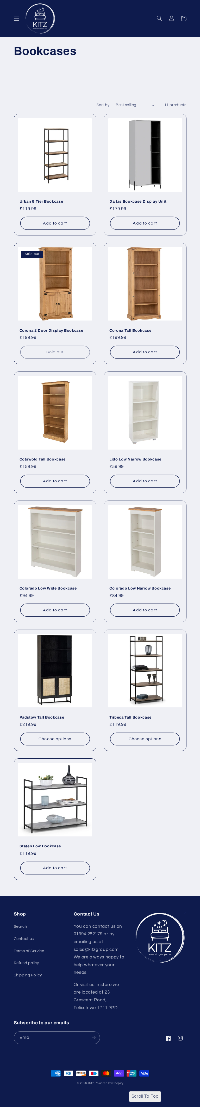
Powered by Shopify (109, 1083)
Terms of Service (29, 951)
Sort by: (103, 105)
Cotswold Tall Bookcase (43, 459)
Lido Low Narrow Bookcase (135, 459)
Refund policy (26, 963)
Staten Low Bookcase (40, 846)
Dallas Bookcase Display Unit (137, 201)
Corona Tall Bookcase (130, 330)
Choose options (55, 739)
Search (20, 927)
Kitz (91, 1083)
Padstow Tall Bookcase (42, 717)
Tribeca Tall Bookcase (130, 717)
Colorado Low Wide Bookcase (48, 588)
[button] (16, 18)
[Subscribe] (94, 1037)
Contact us (24, 939)
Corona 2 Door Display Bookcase (51, 330)
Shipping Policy (28, 975)
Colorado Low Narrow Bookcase (140, 588)
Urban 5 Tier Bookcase (41, 201)
